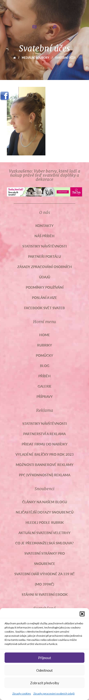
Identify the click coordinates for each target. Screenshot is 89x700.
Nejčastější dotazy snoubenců (44, 512)
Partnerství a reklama (44, 433)
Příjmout (44, 658)
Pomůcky (44, 355)
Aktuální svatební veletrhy (44, 532)
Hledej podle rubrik (45, 522)
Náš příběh (44, 235)
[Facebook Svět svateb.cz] (4, 94)
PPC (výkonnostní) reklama (44, 474)
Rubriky (44, 345)
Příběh (44, 375)
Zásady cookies (21, 693)
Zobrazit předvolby (44, 683)
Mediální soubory (35, 58)
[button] (82, 614)
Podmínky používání (44, 287)
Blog (44, 365)
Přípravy (45, 396)
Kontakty (44, 225)
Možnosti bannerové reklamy (44, 464)
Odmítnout (44, 670)
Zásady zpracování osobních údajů (54, 693)
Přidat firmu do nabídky (45, 444)
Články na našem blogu (44, 501)
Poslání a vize (44, 297)
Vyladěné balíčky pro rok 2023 (45, 454)
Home (44, 334)
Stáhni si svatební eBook (45, 594)
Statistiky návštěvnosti (44, 246)
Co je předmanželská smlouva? (44, 542)
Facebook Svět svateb (44, 307)
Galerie (45, 386)
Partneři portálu (44, 256)
